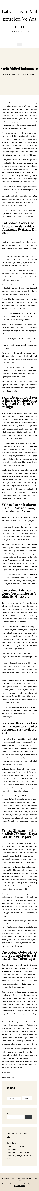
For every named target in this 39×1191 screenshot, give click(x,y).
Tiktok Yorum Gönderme (16, 1146)
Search (11, 1088)
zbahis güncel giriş (8, 1077)
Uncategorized (30, 74)
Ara (8, 1114)
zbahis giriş (6, 1072)
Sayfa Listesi (11, 1143)
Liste (8, 1137)
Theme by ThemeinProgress (12, 1184)
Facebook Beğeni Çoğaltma (17, 1134)
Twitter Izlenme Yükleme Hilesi (18, 1152)
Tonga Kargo (11, 1149)
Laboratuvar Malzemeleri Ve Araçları (19, 20)
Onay (9, 1140)
